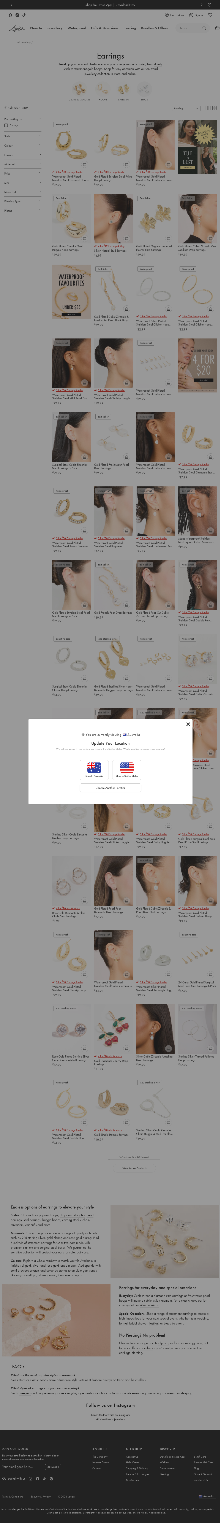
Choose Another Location (111, 788)
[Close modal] (188, 724)
